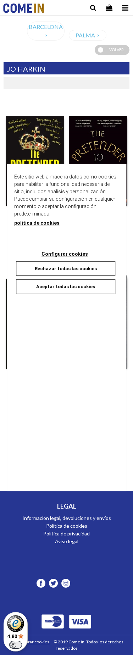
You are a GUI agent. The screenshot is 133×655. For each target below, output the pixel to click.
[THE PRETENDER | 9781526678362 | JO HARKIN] (35, 153)
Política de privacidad (66, 533)
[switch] (15, 645)
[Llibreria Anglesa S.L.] (23, 9)
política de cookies (37, 222)
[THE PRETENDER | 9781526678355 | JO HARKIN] (98, 153)
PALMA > (87, 35)
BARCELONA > (46, 30)
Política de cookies (66, 526)
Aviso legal (66, 541)
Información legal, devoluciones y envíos (66, 518)
